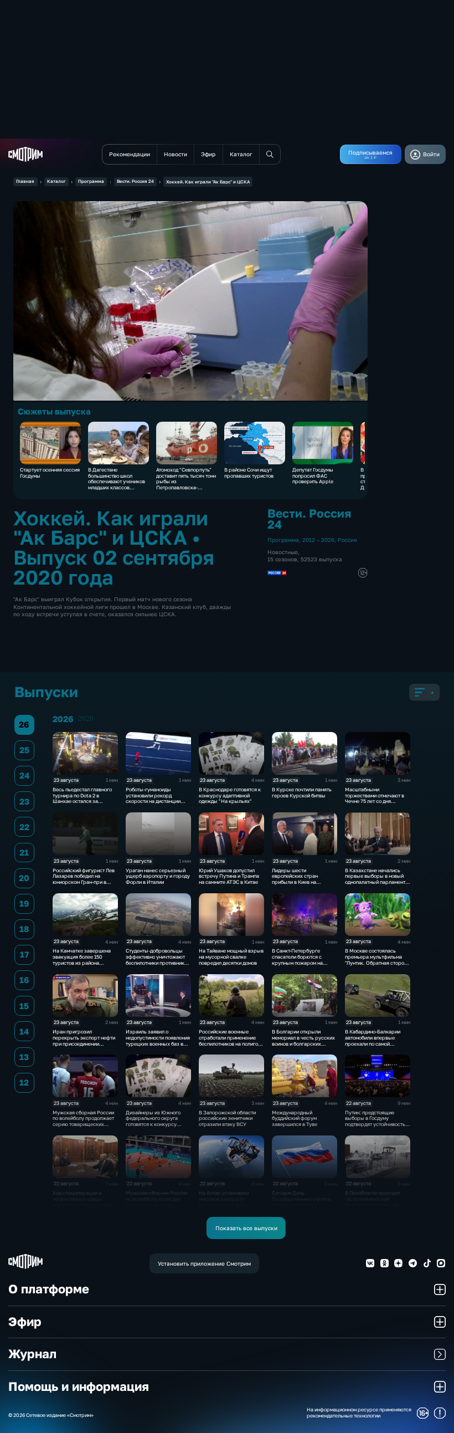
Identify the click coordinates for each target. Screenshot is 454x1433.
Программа (91, 181)
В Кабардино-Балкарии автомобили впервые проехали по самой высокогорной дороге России (372, 1043)
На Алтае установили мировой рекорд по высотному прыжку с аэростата (224, 1202)
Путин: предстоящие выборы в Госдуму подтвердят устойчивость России (375, 1121)
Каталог (56, 181)
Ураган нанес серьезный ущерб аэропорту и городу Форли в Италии (158, 876)
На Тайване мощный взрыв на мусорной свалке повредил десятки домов (231, 957)
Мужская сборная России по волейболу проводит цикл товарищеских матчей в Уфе (156, 1202)
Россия (347, 539)
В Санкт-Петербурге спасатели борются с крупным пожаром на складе (297, 959)
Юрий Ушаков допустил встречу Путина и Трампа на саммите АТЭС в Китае (229, 876)
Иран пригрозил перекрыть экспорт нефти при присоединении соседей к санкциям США (84, 1040)
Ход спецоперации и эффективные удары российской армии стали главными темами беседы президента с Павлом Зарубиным (83, 1208)
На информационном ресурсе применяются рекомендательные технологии (359, 1413)
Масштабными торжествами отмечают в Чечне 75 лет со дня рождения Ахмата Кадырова (374, 801)
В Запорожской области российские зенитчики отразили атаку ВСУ (227, 1118)
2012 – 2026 (318, 539)
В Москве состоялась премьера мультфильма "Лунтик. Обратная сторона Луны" (377, 959)
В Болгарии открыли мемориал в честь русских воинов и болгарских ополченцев (303, 1040)
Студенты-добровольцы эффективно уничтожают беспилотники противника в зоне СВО (156, 959)
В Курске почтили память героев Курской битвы (302, 792)
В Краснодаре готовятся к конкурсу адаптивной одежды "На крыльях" (230, 795)
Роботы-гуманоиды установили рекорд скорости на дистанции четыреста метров (153, 798)
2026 (86, 719)
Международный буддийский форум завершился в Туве (294, 1118)
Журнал (32, 1354)
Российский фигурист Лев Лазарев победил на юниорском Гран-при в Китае (84, 879)
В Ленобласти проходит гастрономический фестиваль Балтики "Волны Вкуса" (377, 1202)
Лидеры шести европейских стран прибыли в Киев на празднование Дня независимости (295, 882)
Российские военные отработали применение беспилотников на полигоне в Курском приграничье (231, 1040)
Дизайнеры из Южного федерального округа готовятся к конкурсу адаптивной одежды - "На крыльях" (155, 1124)
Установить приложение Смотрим (204, 1263)
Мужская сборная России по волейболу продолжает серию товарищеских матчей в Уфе (83, 1121)
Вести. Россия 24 (135, 181)
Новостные (282, 552)
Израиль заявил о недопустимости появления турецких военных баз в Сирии (158, 1040)
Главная (25, 181)
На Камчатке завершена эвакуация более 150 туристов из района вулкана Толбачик (82, 959)
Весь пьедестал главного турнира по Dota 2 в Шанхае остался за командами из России (82, 798)
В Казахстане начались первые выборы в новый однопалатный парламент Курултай (375, 879)
